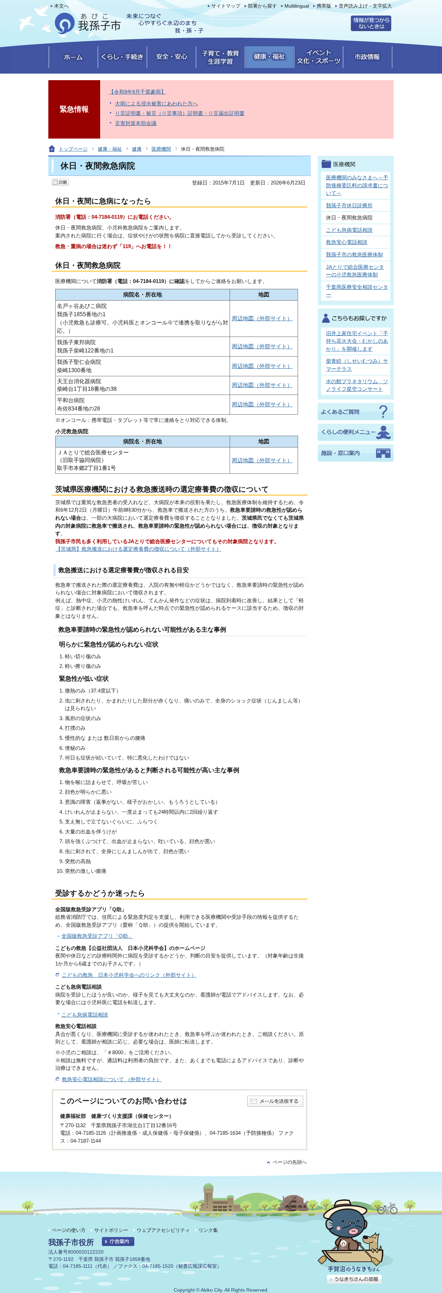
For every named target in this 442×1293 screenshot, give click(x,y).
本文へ (61, 6)
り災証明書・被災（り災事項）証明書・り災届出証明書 (179, 113)
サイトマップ (225, 6)
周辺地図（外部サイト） (262, 318)
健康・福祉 (110, 149)
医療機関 (161, 149)
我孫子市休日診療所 (349, 205)
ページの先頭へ (290, 1162)
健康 (137, 149)
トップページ (73, 149)
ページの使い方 (69, 1230)
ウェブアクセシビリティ (163, 1230)
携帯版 (324, 6)
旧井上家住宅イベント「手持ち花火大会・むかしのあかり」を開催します (357, 341)
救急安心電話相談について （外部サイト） (112, 1079)
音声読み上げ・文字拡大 (365, 6)
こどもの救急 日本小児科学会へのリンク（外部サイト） (129, 975)
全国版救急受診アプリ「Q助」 (97, 936)
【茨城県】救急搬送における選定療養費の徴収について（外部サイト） (138, 549)
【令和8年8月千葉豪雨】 (137, 92)
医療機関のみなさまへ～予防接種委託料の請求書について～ (357, 185)
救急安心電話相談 (346, 242)
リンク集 (208, 1230)
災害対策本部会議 (135, 123)
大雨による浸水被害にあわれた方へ (156, 103)
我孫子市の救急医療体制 (354, 254)
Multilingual (297, 6)
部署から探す (262, 6)
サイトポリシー (111, 1230)
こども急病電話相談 (84, 1015)
